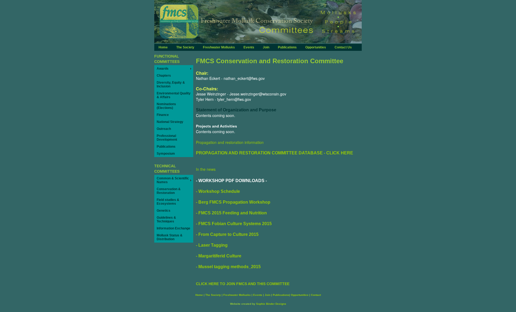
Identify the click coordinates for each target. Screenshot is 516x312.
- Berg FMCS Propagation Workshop (233, 202)
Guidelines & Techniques (166, 219)
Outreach (164, 129)
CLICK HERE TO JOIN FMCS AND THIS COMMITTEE (242, 284)
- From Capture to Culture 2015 (227, 234)
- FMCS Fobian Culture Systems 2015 (234, 223)
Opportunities (315, 47)
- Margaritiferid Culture (218, 256)
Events (248, 47)
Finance (163, 115)
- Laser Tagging (212, 245)
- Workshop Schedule (218, 191)
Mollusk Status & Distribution (169, 237)
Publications (287, 47)
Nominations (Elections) (166, 106)
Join (266, 47)
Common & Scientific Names (173, 180)
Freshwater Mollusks (219, 47)
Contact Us (343, 47)
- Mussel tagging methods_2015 (228, 266)
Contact (316, 294)
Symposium (166, 153)
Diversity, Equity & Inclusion (171, 84)
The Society (185, 47)
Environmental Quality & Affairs (174, 95)
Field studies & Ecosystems (168, 201)
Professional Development (167, 137)
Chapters (164, 75)
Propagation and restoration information (230, 142)
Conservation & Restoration (169, 191)
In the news (206, 169)
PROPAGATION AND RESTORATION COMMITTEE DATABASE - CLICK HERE (274, 153)
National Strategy (170, 122)
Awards (163, 68)
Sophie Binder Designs (271, 303)
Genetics (163, 210)
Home (163, 47)
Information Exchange (173, 228)
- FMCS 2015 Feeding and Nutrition (231, 213)
